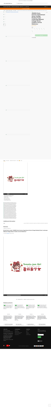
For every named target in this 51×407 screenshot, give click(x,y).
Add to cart (41, 35)
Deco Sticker (14, 10)
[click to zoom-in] (18, 24)
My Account (16, 330)
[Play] (4, 295)
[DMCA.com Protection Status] (43, 341)
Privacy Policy (17, 334)
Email (39, 333)
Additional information (13, 160)
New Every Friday (32, 299)
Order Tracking (28, 334)
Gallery (4, 160)
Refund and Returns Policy (18, 332)
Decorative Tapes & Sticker (9, 10)
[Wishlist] (12, 305)
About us (27, 332)
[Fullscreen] (46, 295)
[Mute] (45, 295)
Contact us (27, 333)
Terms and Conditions (18, 333)
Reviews (18, 160)
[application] (15, 178)
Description (7, 160)
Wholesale (27, 330)
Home (4, 10)
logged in (8, 233)
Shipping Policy (17, 331)
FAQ (26, 331)
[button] (46, 7)
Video (21, 160)
